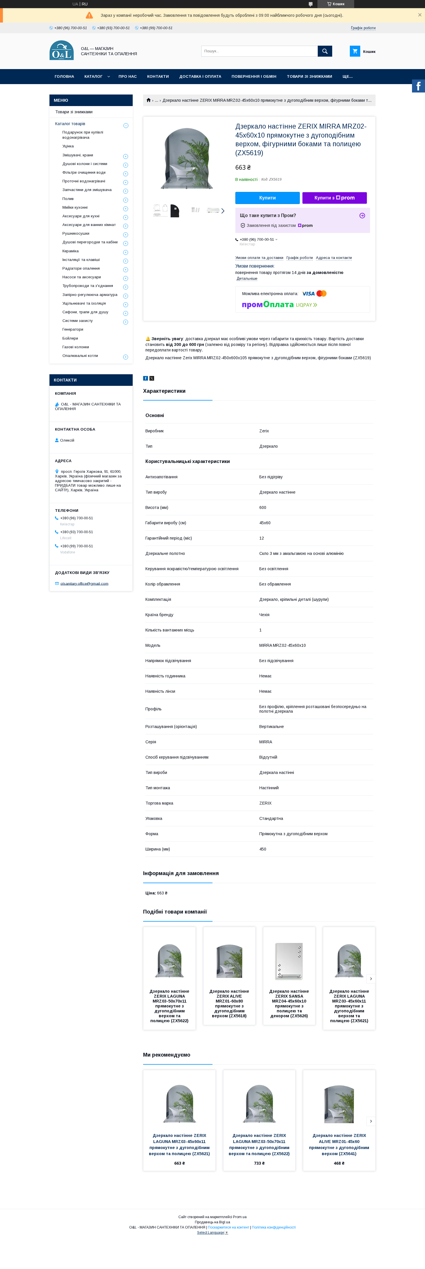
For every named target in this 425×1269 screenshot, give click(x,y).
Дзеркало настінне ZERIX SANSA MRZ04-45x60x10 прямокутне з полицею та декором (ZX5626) (289, 1003)
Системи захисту (77, 320)
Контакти (158, 76)
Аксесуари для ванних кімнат (89, 225)
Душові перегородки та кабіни (90, 242)
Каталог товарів (70, 123)
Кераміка (70, 251)
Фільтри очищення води (84, 172)
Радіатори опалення (81, 268)
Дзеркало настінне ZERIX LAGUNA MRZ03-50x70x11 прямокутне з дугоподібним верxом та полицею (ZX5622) (170, 1006)
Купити (267, 197)
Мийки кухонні (75, 207)
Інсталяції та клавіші (81, 259)
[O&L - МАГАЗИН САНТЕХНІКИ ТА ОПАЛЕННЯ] (61, 61)
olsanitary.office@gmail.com (84, 583)
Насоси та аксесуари (81, 277)
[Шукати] (325, 51)
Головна (64, 76)
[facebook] (145, 379)
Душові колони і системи (84, 164)
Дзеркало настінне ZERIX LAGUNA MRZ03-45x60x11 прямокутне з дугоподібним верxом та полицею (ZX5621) (349, 1006)
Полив (68, 199)
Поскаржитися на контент (228, 1227)
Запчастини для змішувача (87, 190)
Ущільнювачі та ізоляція (84, 303)
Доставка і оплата (200, 76)
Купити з (325, 197)
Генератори (72, 329)
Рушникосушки (75, 233)
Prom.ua (240, 1217)
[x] (151, 379)
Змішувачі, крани (77, 155)
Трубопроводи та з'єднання (87, 286)
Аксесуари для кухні (80, 216)
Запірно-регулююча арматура (89, 294)
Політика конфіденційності (274, 1227)
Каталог (93, 76)
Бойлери (70, 338)
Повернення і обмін (254, 76)
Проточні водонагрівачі (83, 181)
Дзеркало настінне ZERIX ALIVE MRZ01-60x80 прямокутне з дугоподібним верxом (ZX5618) (229, 1003)
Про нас (128, 76)
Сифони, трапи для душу (85, 312)
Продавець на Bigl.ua (212, 1222)
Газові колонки (75, 347)
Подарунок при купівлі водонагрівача (82, 135)
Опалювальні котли (80, 355)
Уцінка (68, 146)
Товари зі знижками (309, 76)
